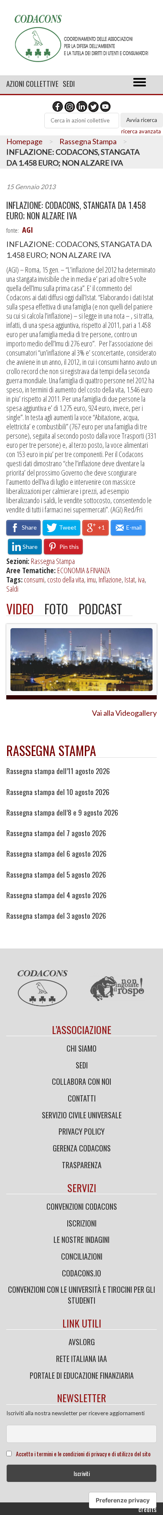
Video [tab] (20, 608)
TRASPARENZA (82, 1164)
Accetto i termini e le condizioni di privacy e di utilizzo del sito (83, 1453)
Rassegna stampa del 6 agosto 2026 (56, 854)
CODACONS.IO (81, 1273)
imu (91, 579)
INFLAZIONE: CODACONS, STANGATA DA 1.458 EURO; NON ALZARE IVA (76, 210)
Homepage (24, 141)
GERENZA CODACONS (82, 1148)
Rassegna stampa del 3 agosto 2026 (56, 916)
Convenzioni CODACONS (81, 1206)
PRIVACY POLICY (81, 1131)
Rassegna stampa (51, 750)
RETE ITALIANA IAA (81, 1358)
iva (141, 579)
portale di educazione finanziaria (82, 1375)
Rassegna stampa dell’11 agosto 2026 (58, 771)
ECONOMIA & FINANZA (83, 570)
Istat (130, 579)
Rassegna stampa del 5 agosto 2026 (56, 875)
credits (147, 1509)
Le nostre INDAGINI (81, 1239)
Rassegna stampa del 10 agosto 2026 (58, 792)
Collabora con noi (81, 1081)
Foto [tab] (56, 608)
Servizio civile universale (82, 1115)
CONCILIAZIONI (81, 1256)
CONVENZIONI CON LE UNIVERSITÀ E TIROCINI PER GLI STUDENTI (81, 1295)
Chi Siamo (81, 1048)
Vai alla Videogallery (124, 712)
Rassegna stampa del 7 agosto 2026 (56, 833)
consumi (34, 579)
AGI (27, 230)
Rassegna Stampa (88, 141)
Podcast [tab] (100, 608)
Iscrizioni (82, 1223)
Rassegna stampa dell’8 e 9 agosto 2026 (62, 813)
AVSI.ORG (82, 1341)
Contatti (82, 1098)
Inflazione (110, 579)
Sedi (69, 83)
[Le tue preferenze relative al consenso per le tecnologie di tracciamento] (122, 1500)
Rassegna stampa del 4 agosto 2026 (56, 895)
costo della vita (65, 579)
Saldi (12, 589)
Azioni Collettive (32, 83)
